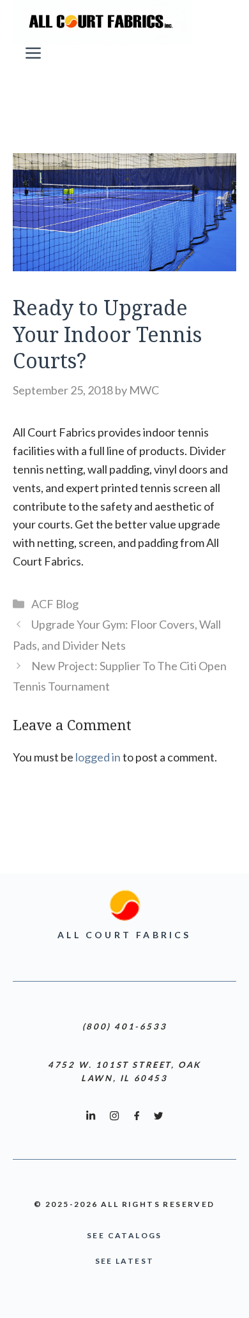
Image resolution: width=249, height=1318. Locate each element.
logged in (98, 757)
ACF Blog (55, 604)
